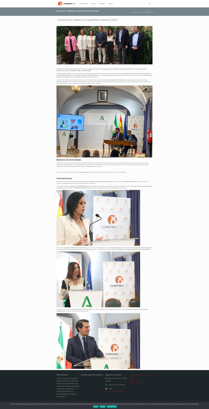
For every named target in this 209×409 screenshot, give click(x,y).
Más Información (112, 406)
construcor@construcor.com (114, 391)
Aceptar (96, 406)
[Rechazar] (207, 405)
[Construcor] (67, 3)
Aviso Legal (133, 380)
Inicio (141, 10)
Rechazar (102, 406)
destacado (148, 10)
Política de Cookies (136, 383)
